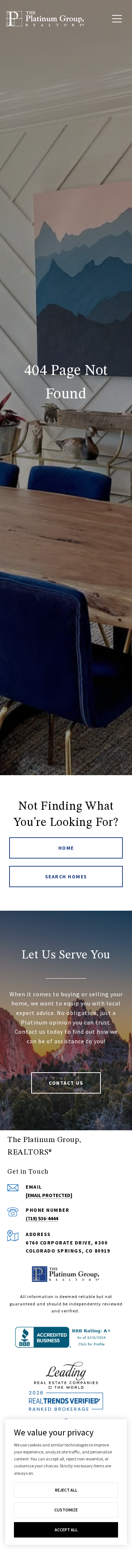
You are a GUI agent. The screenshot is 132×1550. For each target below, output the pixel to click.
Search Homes (66, 876)
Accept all (66, 1529)
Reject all (66, 1490)
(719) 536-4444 (42, 1218)
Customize (66, 1510)
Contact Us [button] (66, 1083)
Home (66, 848)
